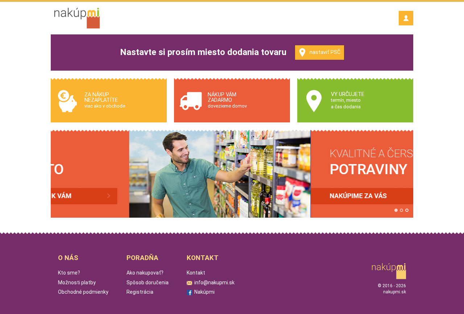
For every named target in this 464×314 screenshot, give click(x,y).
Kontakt (196, 273)
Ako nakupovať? (145, 273)
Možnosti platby (77, 282)
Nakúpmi (203, 292)
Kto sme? (69, 273)
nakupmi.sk (394, 291)
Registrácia (140, 292)
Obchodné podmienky (83, 292)
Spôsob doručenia (148, 282)
